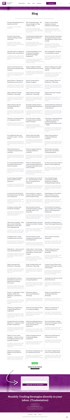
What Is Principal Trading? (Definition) (53, 93)
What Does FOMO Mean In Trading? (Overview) (52, 336)
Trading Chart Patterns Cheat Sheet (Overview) (53, 278)
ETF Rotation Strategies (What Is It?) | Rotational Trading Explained (52, 150)
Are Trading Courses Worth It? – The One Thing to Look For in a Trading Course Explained (34, 180)
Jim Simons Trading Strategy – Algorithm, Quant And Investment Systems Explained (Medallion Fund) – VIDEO (53, 121)
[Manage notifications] (67, 417)
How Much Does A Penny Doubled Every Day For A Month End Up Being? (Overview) (14, 280)
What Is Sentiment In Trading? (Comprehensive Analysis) (15, 150)
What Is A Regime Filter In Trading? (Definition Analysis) (33, 150)
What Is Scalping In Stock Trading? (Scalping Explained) (33, 337)
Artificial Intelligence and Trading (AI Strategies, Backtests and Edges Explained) (33, 54)
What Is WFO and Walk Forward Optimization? (33, 136)
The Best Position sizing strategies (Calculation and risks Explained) (34, 238)
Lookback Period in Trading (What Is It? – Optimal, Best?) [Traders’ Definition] (15, 322)
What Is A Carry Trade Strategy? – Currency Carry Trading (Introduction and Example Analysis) (15, 338)
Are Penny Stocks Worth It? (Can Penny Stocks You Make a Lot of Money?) (15, 194)
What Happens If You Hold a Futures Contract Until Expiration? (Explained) (53, 194)
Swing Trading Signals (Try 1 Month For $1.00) (15, 23)
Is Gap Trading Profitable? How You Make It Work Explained (14, 179)
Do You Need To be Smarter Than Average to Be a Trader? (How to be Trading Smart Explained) (53, 209)
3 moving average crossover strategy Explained (34, 278)
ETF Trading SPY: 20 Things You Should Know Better (53, 52)
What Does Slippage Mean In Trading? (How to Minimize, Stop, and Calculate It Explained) (34, 323)
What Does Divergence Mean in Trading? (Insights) (34, 308)
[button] (35, 363)
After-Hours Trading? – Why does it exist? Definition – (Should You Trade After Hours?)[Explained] (15, 224)
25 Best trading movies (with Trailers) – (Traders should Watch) (53, 68)
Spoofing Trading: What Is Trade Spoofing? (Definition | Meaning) (34, 106)
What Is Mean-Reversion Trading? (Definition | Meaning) (52, 250)
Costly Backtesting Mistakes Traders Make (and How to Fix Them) (34, 37)
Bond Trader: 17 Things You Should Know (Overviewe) (15, 81)
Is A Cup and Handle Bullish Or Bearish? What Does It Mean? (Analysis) (15, 164)
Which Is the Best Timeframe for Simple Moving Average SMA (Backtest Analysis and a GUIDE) (53, 38)
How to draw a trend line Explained (52, 237)
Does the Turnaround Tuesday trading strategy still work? (14, 37)
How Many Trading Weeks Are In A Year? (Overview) (52, 351)
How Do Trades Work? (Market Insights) (32, 81)
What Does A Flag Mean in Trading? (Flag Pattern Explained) (14, 309)
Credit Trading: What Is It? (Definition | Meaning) (53, 81)
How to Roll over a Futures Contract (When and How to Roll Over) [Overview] (34, 194)
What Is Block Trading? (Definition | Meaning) (33, 93)
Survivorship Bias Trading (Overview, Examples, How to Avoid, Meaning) (53, 322)
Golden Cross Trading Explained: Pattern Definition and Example (52, 23)
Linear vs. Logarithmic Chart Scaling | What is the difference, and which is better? (15, 294)
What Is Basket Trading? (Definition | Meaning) (14, 93)
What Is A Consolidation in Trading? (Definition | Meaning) (53, 293)
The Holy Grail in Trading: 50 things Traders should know (15, 52)
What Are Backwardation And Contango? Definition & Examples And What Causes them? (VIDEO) (34, 165)
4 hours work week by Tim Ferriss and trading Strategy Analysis (15, 68)
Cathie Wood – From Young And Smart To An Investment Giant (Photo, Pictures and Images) (34, 251)
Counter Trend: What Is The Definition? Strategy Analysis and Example (53, 266)
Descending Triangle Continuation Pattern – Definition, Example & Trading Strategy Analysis (52, 180)
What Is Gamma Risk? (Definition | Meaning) (13, 265)
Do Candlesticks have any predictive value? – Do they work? (15, 136)
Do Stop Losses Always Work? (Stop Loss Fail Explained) (53, 163)
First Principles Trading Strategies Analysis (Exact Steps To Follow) (33, 119)
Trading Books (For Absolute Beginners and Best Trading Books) (34, 223)
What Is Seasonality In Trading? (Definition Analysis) (51, 136)
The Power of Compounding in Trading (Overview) (15, 119)
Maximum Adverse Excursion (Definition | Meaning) (33, 293)
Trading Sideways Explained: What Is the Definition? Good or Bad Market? (53, 106)
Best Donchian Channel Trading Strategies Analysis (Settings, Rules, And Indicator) (34, 209)
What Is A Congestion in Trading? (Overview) (52, 308)
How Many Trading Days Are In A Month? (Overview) (34, 351)
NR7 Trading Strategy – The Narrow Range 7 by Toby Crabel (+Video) (34, 23)
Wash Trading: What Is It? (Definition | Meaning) (33, 265)
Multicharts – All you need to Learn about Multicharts (15, 249)
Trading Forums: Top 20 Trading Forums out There (14, 237)
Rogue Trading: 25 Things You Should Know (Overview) (34, 67)
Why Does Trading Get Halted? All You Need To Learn (14, 352)
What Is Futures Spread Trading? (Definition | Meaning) (14, 106)
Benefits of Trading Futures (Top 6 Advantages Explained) (53, 223)
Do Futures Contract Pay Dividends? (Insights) (14, 207)
